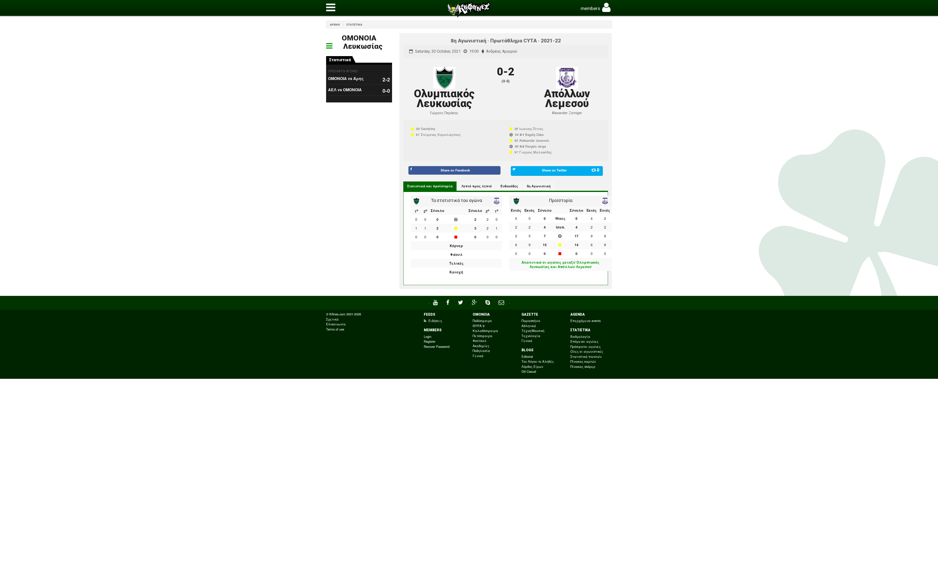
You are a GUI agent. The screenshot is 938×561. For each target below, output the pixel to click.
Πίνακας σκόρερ (582, 366)
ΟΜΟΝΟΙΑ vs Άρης (346, 78)
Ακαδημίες (481, 345)
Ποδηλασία (481, 350)
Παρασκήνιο (531, 320)
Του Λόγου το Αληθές (538, 361)
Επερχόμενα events (585, 320)
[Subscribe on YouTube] (436, 302)
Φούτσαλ (480, 340)
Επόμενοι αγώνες (584, 341)
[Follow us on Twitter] (461, 302)
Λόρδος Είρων (532, 366)
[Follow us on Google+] (475, 302)
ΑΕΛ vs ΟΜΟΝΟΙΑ (345, 89)
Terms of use (335, 329)
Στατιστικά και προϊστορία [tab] (430, 186)
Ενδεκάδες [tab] (509, 186)
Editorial (527, 356)
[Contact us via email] (502, 302)
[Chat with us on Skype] (488, 302)
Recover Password (436, 346)
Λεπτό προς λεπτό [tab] (476, 186)
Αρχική (335, 24)
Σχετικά (332, 319)
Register (429, 341)
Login (427, 336)
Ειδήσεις (434, 320)
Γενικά (478, 355)
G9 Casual (529, 371)
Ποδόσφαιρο (482, 320)
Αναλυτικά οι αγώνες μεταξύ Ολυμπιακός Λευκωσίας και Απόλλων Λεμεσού (560, 264)
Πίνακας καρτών (583, 361)
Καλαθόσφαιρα (485, 330)
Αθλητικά (529, 325)
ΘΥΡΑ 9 (478, 325)
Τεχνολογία (531, 335)
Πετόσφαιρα (482, 335)
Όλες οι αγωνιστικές (586, 351)
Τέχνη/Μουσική (533, 330)
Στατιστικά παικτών (585, 356)
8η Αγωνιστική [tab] (539, 186)
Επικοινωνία (336, 324)
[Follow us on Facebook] (448, 302)
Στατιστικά (354, 24)
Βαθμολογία (580, 336)
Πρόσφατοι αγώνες (585, 346)
